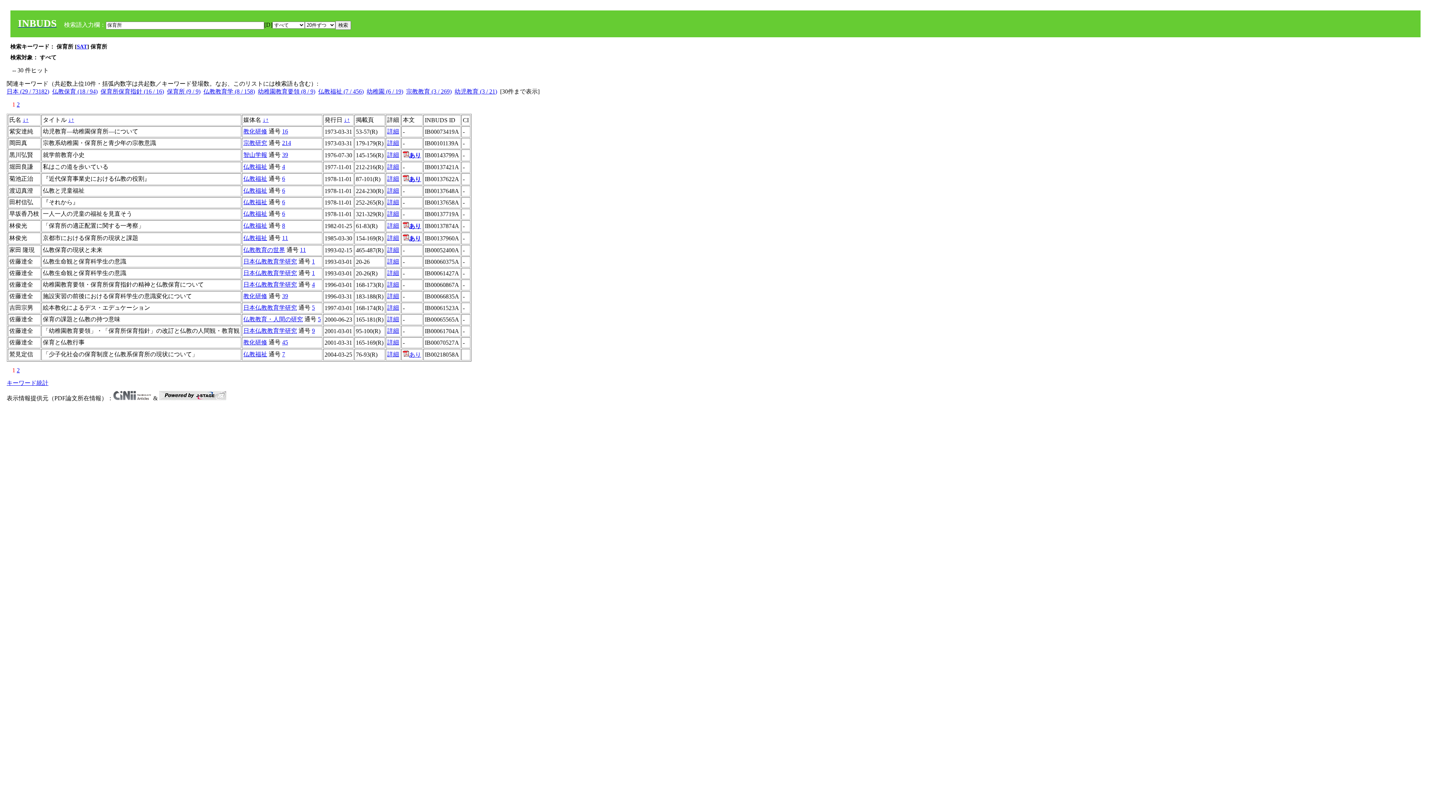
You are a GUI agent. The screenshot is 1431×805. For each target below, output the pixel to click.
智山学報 (255, 155)
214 (286, 143)
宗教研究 (255, 143)
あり (415, 354)
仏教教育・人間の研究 (273, 319)
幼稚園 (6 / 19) (385, 91)
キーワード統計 (27, 383)
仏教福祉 (255, 167)
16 (285, 131)
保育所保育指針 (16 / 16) (132, 91)
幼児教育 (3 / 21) (476, 91)
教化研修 (255, 131)
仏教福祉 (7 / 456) (341, 91)
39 (285, 155)
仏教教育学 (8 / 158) (229, 91)
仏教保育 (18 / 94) (75, 91)
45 (285, 342)
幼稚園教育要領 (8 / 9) (286, 91)
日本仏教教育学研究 (270, 261)
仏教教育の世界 (264, 250)
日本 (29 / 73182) (28, 91)
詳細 (393, 131)
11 (285, 238)
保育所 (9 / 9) (183, 91)
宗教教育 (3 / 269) (429, 91)
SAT (82, 47)
